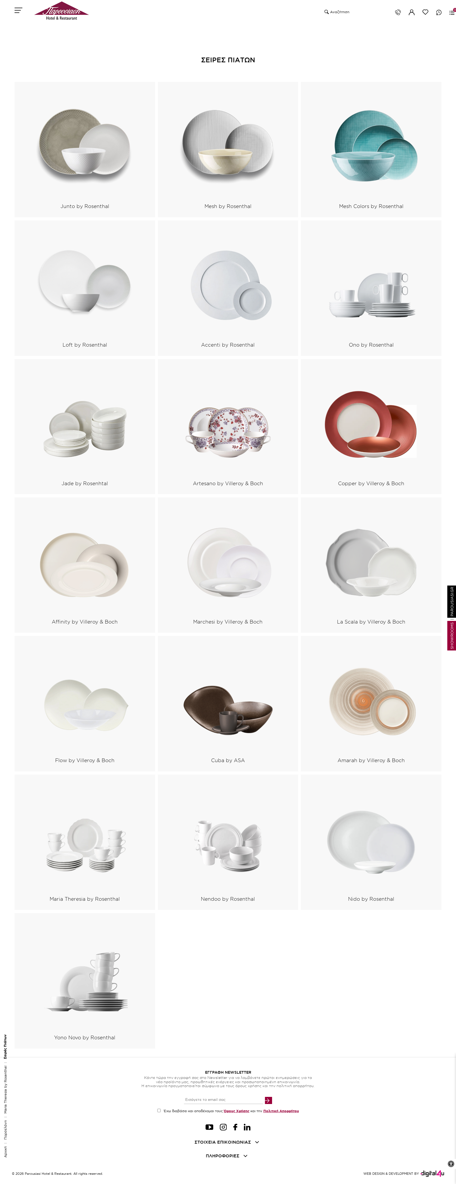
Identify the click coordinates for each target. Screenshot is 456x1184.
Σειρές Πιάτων (5, 1046)
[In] (247, 1128)
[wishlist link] (425, 13)
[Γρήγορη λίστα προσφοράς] (438, 13)
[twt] (209, 1128)
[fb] (235, 1128)
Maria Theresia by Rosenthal (5, 1090)
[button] (326, 12)
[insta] (223, 1128)
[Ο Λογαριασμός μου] (412, 13)
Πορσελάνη (5, 1130)
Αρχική (5, 1152)
